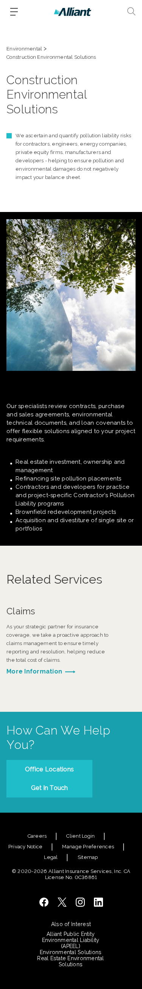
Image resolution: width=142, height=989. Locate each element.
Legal (51, 857)
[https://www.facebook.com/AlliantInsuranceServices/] (43, 902)
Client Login (80, 836)
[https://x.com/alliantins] (62, 902)
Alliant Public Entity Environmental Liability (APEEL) (71, 940)
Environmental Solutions (71, 952)
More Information (34, 671)
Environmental (24, 49)
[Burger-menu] (14, 11)
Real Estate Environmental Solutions (70, 961)
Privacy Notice (25, 846)
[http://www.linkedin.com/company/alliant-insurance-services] (98, 902)
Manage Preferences (88, 846)
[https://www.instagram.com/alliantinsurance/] (80, 902)
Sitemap (88, 857)
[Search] (131, 11)
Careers (37, 836)
